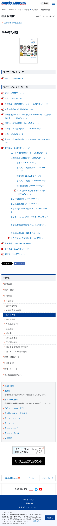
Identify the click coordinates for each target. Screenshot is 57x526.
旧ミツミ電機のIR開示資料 (17, 347)
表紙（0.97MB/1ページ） (15, 93)
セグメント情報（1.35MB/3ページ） (32, 181)
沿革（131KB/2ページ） (15, 134)
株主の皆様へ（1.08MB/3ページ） (19, 109)
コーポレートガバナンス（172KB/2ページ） (24, 129)
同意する (49, 518)
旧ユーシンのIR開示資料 (16, 351)
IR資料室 (35, 10)
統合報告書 (10, 315)
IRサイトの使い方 (12, 433)
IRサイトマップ (11, 428)
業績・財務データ (12, 357)
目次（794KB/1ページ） (15, 98)
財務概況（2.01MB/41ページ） (18, 148)
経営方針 (8, 284)
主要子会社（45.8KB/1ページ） (18, 243)
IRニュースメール (12, 418)
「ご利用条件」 (35, 521)
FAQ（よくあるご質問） (15, 408)
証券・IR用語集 (11, 399)
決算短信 (9, 301)
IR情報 (26, 10)
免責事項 (8, 438)
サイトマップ (28, 500)
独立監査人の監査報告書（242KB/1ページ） (29, 238)
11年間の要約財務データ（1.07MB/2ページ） (30, 153)
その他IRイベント (13, 324)
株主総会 (9, 329)
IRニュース (9, 423)
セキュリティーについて (28, 507)
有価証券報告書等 (13, 310)
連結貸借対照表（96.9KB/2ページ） (26, 199)
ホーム (4, 10)
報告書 (9, 333)
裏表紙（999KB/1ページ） (16, 254)
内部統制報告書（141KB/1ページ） (26, 233)
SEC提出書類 (11, 338)
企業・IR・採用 (15, 10)
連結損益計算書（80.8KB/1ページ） (26, 204)
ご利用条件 (28, 503)
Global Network (11, 478)
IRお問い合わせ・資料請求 (16, 413)
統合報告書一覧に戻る (13, 23)
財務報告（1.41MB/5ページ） (29, 176)
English (32, 478)
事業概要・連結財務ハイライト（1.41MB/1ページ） (27, 104)
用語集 (7, 391)
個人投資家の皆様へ (12, 375)
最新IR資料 (9, 386)
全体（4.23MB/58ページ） (16, 78)
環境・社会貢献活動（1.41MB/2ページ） (22, 123)
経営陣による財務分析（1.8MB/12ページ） (29, 158)
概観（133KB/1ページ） (27, 163)
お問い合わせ (47, 478)
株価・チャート (11, 369)
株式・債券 (9, 290)
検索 (46, 3)
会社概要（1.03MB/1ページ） (17, 249)
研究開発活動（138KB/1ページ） (31, 186)
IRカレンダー (10, 363)
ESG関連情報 (12, 342)
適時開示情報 (11, 306)
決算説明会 (10, 319)
